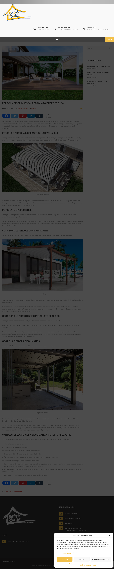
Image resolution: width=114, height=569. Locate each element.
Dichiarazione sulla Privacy (88, 565)
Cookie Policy (73, 564)
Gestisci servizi (66, 553)
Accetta (64, 559)
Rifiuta (81, 559)
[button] (109, 535)
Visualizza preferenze (100, 559)
